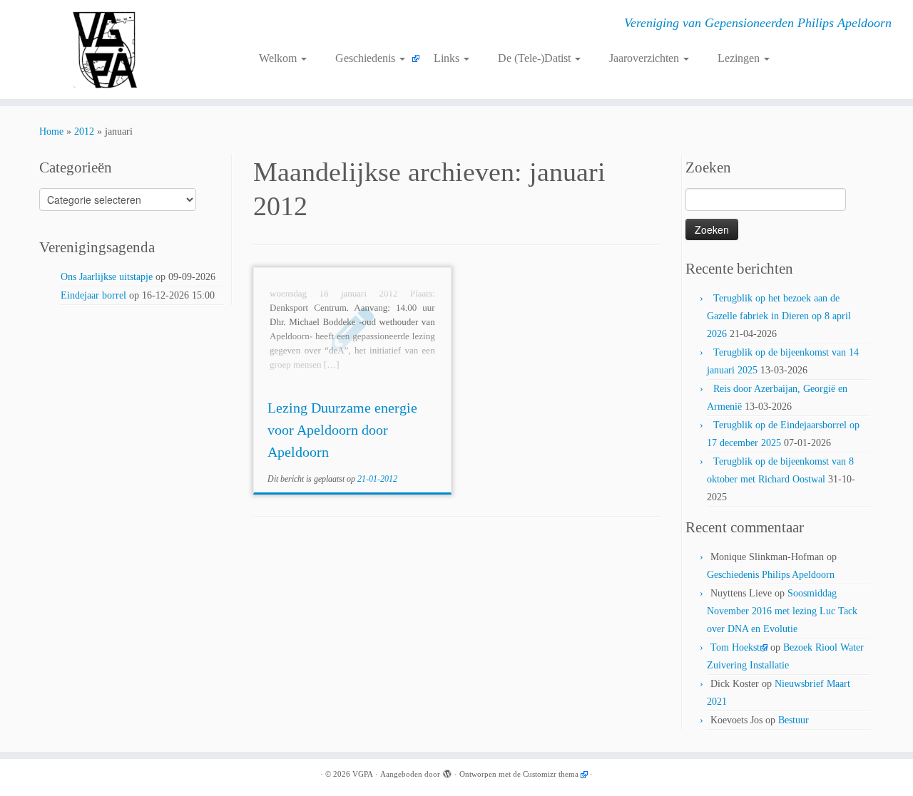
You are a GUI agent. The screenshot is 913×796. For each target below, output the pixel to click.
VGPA (362, 774)
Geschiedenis (366, 58)
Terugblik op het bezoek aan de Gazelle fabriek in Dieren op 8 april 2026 (779, 316)
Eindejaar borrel (93, 295)
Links (448, 58)
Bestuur (793, 720)
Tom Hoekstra (738, 647)
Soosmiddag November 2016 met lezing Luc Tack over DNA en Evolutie (782, 611)
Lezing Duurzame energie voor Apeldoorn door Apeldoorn (342, 430)
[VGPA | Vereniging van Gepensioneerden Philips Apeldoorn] (105, 49)
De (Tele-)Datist (535, 58)
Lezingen (740, 58)
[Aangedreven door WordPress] (447, 772)
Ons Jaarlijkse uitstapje (107, 277)
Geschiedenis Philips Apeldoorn (771, 574)
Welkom (279, 58)
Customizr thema (550, 774)
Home (51, 131)
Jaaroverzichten (645, 58)
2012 (84, 131)
